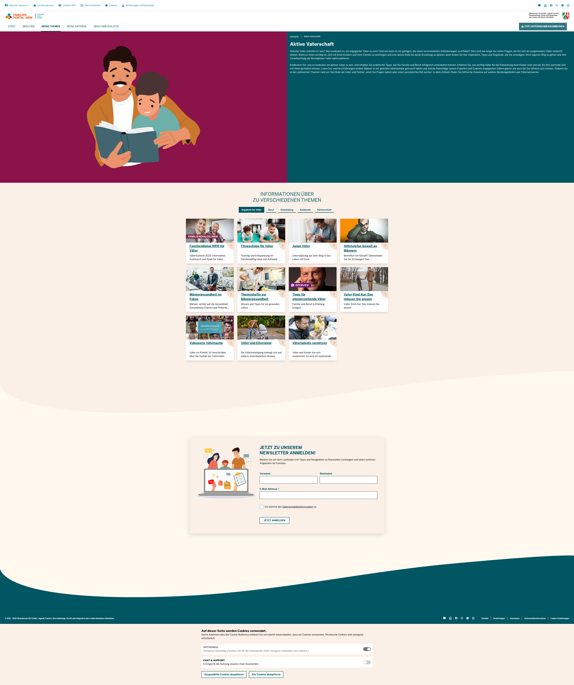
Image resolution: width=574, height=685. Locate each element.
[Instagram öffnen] (557, 5)
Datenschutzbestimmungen (298, 506)
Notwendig (210, 647)
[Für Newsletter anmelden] (545, 5)
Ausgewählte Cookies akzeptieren (224, 674)
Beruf (271, 209)
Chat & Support (214, 660)
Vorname (265, 473)
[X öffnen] (562, 5)
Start (12, 26)
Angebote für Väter (251, 209)
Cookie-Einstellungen (560, 618)
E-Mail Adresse (268, 489)
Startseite (294, 36)
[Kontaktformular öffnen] (539, 5)
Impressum (514, 618)
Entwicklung (287, 209)
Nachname (326, 473)
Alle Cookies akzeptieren (266, 674)
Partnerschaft (324, 209)
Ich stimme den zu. (291, 506)
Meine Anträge (77, 26)
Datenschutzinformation (535, 618)
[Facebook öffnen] (551, 5)
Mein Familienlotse (106, 26)
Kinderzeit (305, 209)
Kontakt (484, 618)
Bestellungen (499, 618)
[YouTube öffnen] (567, 5)
